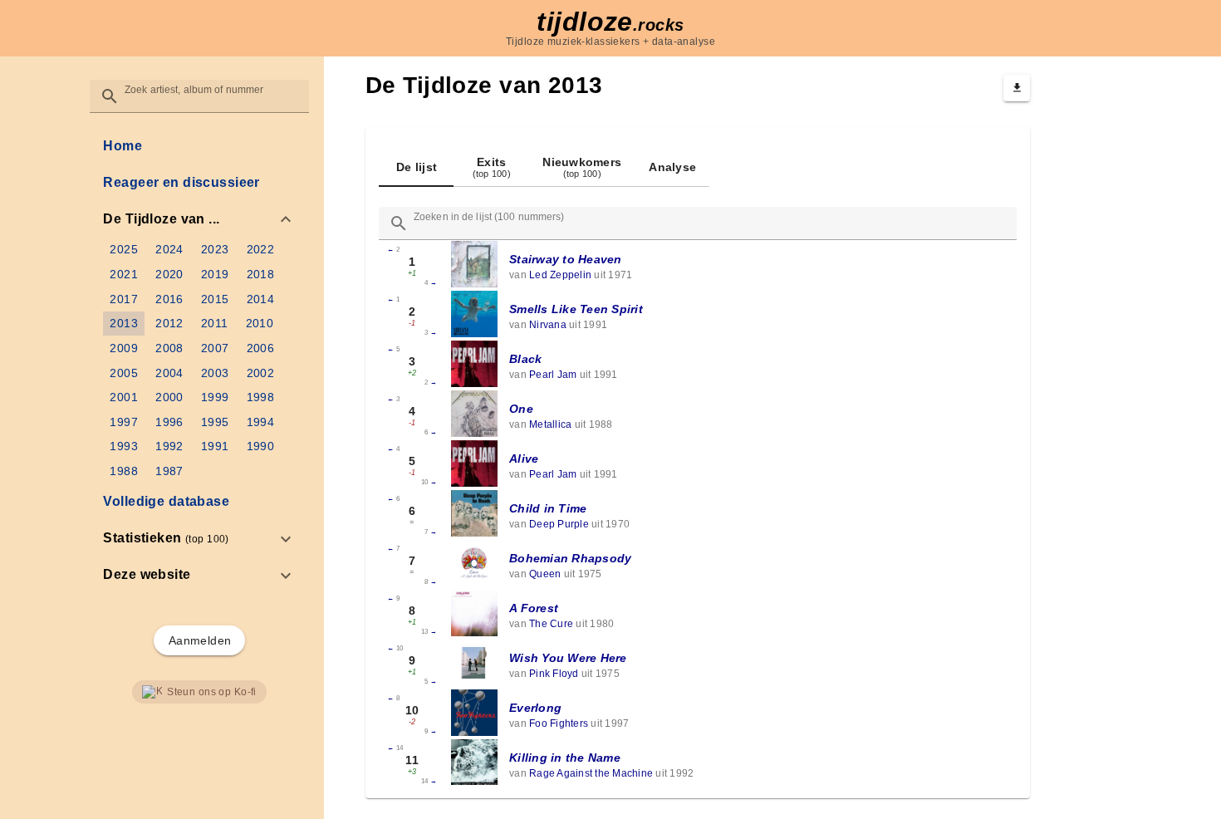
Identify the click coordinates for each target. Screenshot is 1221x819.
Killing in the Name (564, 757)
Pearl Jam (552, 374)
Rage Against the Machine (591, 773)
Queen (545, 574)
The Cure (551, 624)
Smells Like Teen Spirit (576, 309)
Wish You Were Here (568, 658)
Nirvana (547, 325)
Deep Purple (559, 524)
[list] (199, 360)
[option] (199, 219)
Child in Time (547, 508)
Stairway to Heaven (565, 259)
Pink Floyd (554, 673)
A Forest (533, 608)
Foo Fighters (558, 723)
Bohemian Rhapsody (570, 558)
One (521, 408)
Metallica (550, 424)
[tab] (416, 167)
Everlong (535, 707)
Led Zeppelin (560, 275)
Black (525, 358)
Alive (523, 458)
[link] (199, 146)
